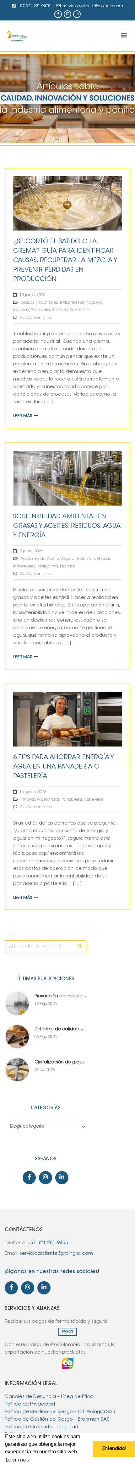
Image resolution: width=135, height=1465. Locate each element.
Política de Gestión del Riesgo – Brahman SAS (57, 1419)
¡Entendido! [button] (113, 1448)
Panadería (72, 799)
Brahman (86, 559)
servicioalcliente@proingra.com (93, 6)
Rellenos (60, 310)
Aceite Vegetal (61, 559)
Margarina (47, 566)
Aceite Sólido (32, 559)
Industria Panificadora (81, 303)
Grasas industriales (39, 303)
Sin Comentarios (36, 318)
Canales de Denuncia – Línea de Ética (49, 1397)
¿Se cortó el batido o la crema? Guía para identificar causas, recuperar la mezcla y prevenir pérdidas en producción (65, 261)
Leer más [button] (17, 1460)
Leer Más (22, 416)
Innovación (31, 799)
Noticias (21, 310)
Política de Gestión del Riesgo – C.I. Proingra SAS (60, 1412)
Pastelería (40, 310)
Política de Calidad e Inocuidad (42, 1427)
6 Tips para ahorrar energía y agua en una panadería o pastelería (63, 767)
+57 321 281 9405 (34, 6)
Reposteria (80, 310)
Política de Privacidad (30, 1404)
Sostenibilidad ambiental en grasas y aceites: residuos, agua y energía (67, 526)
